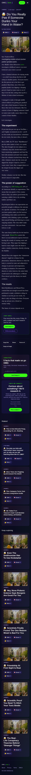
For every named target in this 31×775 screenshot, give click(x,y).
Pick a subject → (15, 409)
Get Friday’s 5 (15, 375)
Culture (6, 445)
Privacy (9, 767)
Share (14, 342)
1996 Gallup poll (16, 187)
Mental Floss (14, 235)
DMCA (20, 767)
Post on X (22, 342)
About (3, 767)
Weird (4, 9)
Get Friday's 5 (9, 326)
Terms (15, 767)
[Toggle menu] (27, 2)
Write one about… (10, 331)
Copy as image (7, 346)
